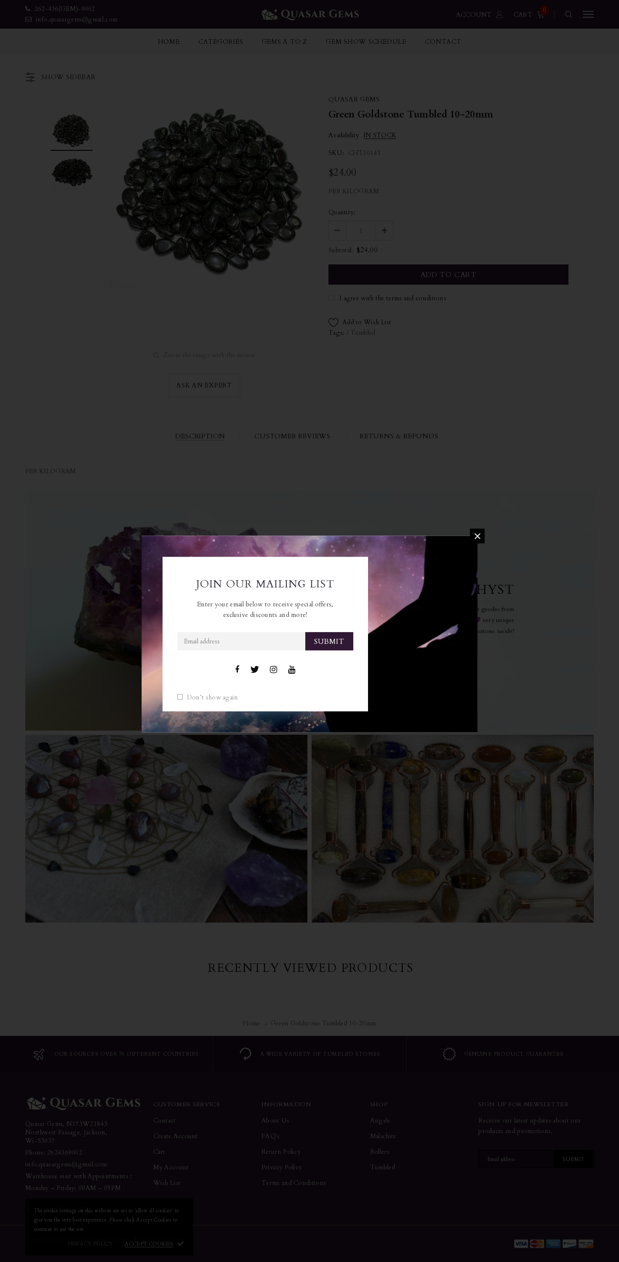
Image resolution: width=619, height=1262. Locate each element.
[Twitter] (254, 670)
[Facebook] (237, 670)
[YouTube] (291, 670)
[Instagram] (273, 670)
